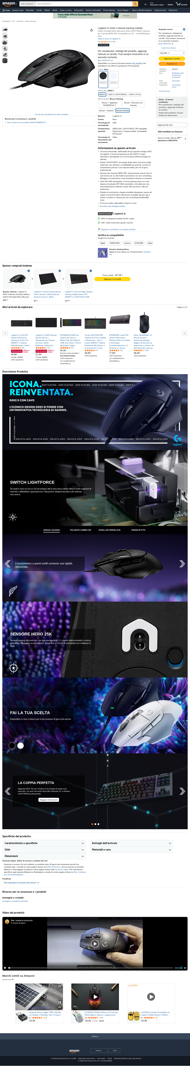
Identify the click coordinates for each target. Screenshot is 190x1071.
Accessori (20, 21)
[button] (6, 10)
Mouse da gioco (30, 21)
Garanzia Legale (62, 869)
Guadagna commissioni (24, 920)
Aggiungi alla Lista (165, 125)
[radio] (4, 29)
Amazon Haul (17, 10)
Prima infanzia (109, 10)
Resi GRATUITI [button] (165, 44)
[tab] (51, 530)
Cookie (109, 1058)
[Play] (4, 968)
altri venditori (137, 63)
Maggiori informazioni (49, 800)
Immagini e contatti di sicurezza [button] (15, 901)
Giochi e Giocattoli (93, 10)
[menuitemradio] (181, 968)
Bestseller (30, 10)
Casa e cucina (65, 10)
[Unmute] (185, 967)
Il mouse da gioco (18, 923)
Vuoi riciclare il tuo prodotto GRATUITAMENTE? (26, 122)
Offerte (47, 10)
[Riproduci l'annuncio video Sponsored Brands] (95, 997)
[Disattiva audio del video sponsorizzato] (60, 1007)
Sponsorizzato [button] (7, 979)
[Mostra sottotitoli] (60, 986)
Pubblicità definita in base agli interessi (127, 1058)
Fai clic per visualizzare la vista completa (51, 114)
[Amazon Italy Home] (74, 1051)
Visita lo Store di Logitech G (109, 39)
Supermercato (160, 10)
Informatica (78, 10)
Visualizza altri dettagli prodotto (112, 206)
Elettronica (173, 10)
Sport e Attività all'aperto (142, 10)
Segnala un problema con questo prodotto (118, 229)
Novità (39, 10)
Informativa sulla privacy (86, 1058)
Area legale (101, 1058)
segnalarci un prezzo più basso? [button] (22, 883)
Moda (55, 10)
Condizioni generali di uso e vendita (63, 1058)
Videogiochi (6, 21)
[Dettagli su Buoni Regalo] (129, 10)
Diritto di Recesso (53, 867)
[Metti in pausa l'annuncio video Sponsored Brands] (60, 1002)
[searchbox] (84, 3)
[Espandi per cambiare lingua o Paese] (105, 1051)
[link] (48, 279)
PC (14, 21)
